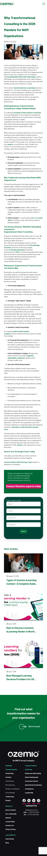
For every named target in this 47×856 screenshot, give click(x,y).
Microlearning (10, 785)
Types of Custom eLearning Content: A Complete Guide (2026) (21, 584)
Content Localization (12, 789)
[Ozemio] (7, 3)
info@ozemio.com (31, 810)
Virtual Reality (10, 793)
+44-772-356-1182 (33, 815)
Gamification (9, 781)
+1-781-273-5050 (33, 812)
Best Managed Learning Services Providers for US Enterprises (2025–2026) (20, 679)
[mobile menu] (44, 4)
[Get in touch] (21, 726)
